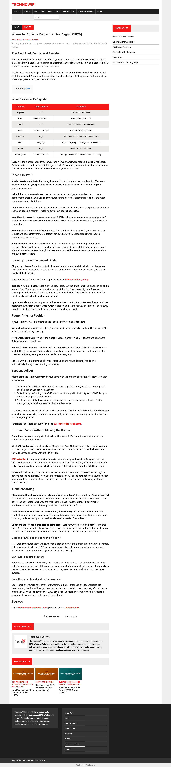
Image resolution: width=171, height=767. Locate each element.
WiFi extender (19, 459)
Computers (28, 684)
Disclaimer (68, 734)
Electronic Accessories (69, 682)
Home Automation (86, 11)
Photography (69, 11)
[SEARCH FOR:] (46, 17)
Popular (17, 11)
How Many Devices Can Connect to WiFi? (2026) (23, 692)
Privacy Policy (69, 713)
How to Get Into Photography (125, 62)
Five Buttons (90, 765)
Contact (67, 739)
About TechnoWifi (71, 723)
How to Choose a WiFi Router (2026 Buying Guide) (69, 690)
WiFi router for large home (67, 423)
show (28, 89)
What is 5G (117, 57)
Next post (69, 616)
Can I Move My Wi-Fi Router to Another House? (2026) (44, 688)
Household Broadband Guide (33, 607)
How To (27, 11)
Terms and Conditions (72, 744)
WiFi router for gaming (76, 279)
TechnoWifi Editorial (30, 40)
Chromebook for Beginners (124, 52)
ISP (35, 11)
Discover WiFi (72, 607)
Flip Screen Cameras (122, 47)
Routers (19, 687)
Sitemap (68, 749)
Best (50, 11)
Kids (57, 11)
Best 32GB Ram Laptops (123, 37)
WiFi (13, 687)
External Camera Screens (123, 42)
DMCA (67, 718)
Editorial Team (70, 728)
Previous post (53, 616)
